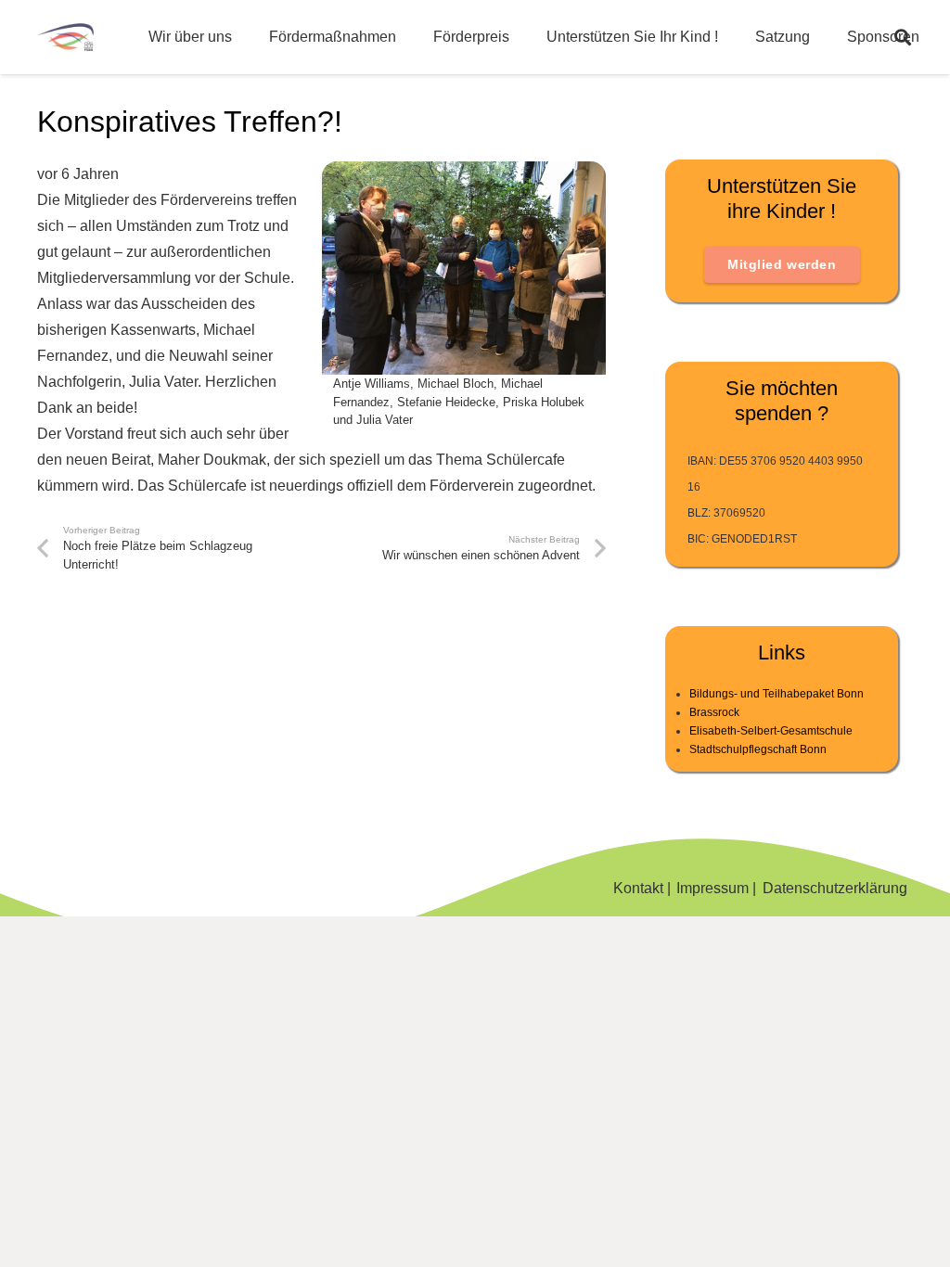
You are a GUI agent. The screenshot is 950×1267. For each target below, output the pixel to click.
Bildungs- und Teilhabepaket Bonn (776, 693)
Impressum (712, 888)
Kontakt (638, 888)
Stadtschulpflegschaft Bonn (758, 749)
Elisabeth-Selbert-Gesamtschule (771, 730)
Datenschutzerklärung (835, 888)
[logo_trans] (65, 37)
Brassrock (714, 712)
